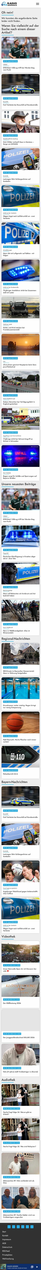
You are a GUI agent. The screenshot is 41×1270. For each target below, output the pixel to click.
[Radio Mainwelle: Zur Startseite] (18, 4)
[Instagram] (18, 1226)
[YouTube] (22, 1226)
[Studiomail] (27, 1226)
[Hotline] (31, 1226)
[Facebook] (13, 1226)
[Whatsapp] (9, 1226)
